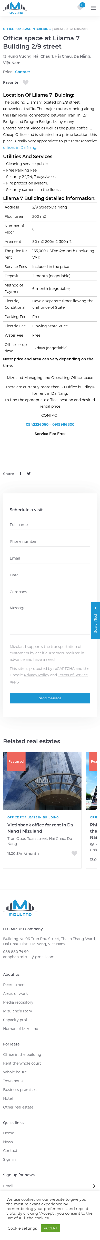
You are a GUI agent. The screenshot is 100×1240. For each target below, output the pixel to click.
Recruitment (14, 984)
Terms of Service (73, 675)
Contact (10, 1150)
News (8, 1142)
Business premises (19, 1089)
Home (8, 1133)
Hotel (8, 1098)
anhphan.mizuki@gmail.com (29, 957)
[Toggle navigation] (93, 8)
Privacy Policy (36, 675)
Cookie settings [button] (22, 1228)
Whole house (15, 1072)
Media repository (18, 1002)
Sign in (9, 1159)
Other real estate (18, 1107)
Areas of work (15, 993)
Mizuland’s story (17, 1011)
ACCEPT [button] (50, 1228)
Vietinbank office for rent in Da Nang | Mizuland (40, 828)
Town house (13, 1081)
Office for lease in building (27, 29)
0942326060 (37, 424)
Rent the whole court (22, 1063)
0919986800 (63, 424)
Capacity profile (17, 1020)
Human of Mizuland (20, 1028)
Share (8, 473)
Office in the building (22, 1054)
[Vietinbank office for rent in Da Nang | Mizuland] (42, 781)
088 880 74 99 (16, 951)
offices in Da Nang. (20, 147)
